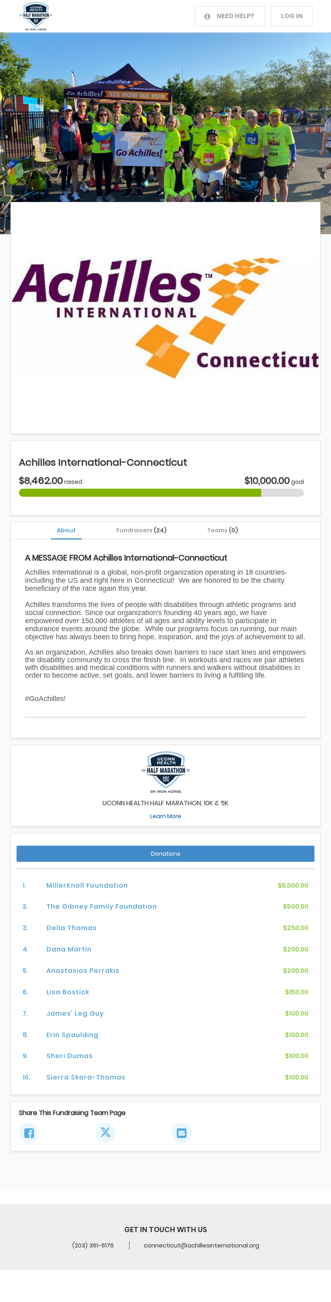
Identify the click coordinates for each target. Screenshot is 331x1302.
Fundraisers (141, 530)
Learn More (165, 816)
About (66, 530)
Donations (165, 854)
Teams (222, 530)
